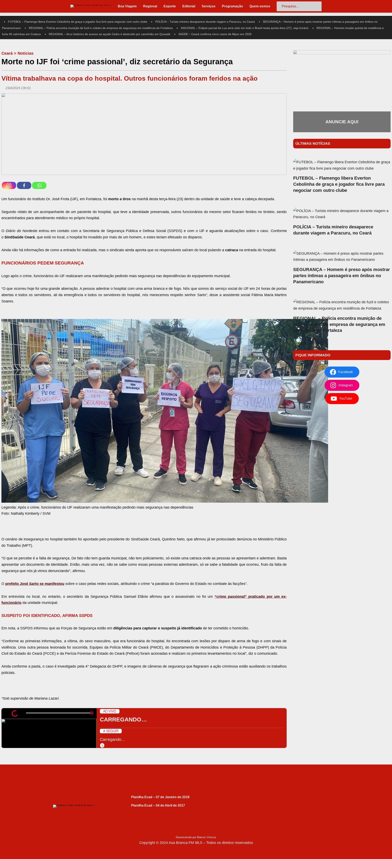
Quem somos (259, 6)
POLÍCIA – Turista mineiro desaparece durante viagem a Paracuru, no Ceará (205, 21)
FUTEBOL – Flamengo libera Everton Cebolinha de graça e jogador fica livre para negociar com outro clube (77, 21)
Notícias (25, 53)
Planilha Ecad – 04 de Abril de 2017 (158, 805)
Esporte (170, 6)
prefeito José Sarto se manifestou (34, 584)
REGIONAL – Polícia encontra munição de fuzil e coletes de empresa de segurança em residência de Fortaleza (101, 28)
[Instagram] (9, 185)
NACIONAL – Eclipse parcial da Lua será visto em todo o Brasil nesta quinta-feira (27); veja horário (244, 28)
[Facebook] (24, 185)
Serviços (208, 6)
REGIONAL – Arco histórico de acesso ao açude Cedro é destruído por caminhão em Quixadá (109, 34)
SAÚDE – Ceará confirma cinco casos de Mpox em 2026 (215, 34)
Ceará (7, 53)
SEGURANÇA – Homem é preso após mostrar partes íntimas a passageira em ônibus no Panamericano (341, 275)
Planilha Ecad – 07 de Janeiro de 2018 (160, 797)
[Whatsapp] (39, 185)
